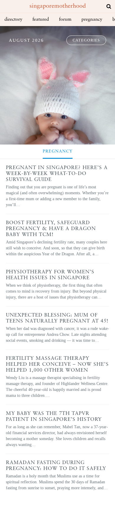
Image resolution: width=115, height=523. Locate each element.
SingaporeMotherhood (57, 6)
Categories (86, 40)
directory (13, 19)
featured (40, 19)
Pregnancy (91, 19)
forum (65, 19)
